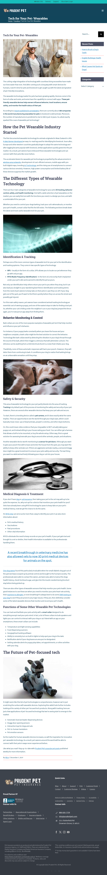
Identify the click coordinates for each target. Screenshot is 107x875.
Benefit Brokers (8, 815)
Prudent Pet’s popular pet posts (47, 748)
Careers (92, 789)
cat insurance (27, 499)
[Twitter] (60, 832)
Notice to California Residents (64, 798)
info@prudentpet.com (68, 816)
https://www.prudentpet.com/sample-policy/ (20, 857)
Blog (56, 786)
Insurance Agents (35, 815)
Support (73, 786)
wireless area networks (12, 162)
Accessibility (92, 798)
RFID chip (9, 514)
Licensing (70, 801)
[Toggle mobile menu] (103, 10)
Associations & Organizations (26, 812)
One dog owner (9, 571)
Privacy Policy (80, 798)
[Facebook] (56, 832)
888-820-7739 (64, 812)
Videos (83, 789)
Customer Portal (92, 786)
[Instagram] (64, 832)
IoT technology (30, 165)
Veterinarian (40, 818)
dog (17, 499)
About (64, 786)
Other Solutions (8, 818)
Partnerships (7, 812)
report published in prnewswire (27, 111)
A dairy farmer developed (13, 141)
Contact (58, 789)
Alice (7, 757)
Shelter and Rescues (25, 818)
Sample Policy (80, 801)
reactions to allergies (15, 595)
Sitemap (91, 801)
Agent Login (7, 821)
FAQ (81, 786)
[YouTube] (68, 832)
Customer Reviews (71, 789)
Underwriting (59, 801)
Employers (21, 815)
